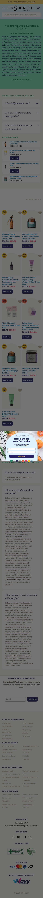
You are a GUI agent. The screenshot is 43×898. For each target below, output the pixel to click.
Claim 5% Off (21, 456)
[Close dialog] (40, 432)
